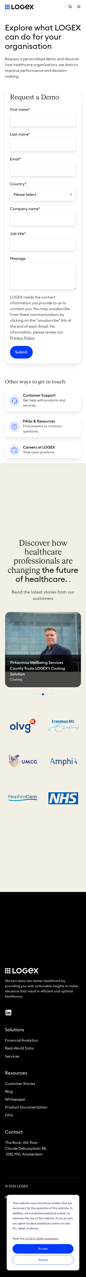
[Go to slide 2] (39, 694)
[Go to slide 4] (47, 694)
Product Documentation (26, 1107)
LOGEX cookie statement (41, 1238)
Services (12, 1056)
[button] (70, 7)
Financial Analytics (21, 1040)
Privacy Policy (22, 338)
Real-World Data (19, 1048)
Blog (9, 1091)
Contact (14, 1132)
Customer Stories (20, 1084)
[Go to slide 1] (35, 694)
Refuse (43, 1259)
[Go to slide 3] (43, 694)
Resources (16, 1073)
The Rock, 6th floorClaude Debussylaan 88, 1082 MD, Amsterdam (26, 1148)
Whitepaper (15, 1099)
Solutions (14, 1030)
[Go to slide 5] (51, 694)
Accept (43, 1248)
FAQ (9, 1115)
